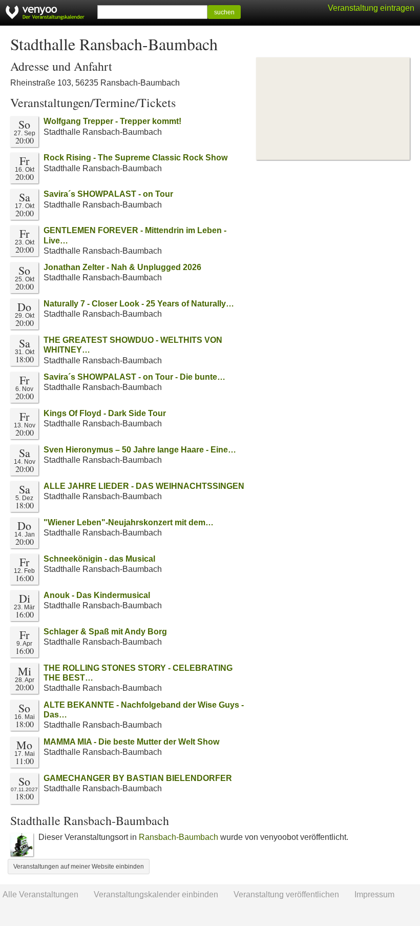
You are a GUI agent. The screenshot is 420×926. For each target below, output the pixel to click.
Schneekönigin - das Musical (99, 558)
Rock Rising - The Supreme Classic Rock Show (135, 157)
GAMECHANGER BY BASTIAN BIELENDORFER (138, 778)
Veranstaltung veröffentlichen (286, 894)
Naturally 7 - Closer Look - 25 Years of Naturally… (139, 303)
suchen (224, 12)
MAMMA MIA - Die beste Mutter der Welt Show (131, 741)
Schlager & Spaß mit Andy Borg (105, 631)
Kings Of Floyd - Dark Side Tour (105, 413)
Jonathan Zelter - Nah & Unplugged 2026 (122, 267)
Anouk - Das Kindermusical (97, 595)
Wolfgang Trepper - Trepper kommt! (112, 121)
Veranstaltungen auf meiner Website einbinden (78, 866)
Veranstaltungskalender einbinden (156, 894)
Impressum (374, 894)
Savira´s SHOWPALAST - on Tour (108, 194)
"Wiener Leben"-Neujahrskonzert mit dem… (129, 522)
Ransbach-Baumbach (178, 837)
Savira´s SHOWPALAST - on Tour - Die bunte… (134, 377)
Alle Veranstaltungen (40, 894)
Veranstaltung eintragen (371, 8)
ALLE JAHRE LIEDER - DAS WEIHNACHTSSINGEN (144, 486)
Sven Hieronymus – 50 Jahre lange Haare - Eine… (140, 449)
